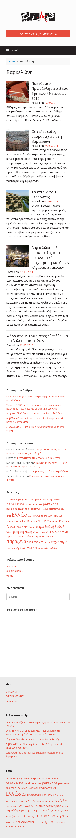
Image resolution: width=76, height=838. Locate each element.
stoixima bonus (15, 570)
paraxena (51, 504)
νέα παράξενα (25, 536)
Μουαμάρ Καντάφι (58, 521)
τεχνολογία (59, 542)
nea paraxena (54, 499)
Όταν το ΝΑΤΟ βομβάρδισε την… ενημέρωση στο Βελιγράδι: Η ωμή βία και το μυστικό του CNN (33, 406)
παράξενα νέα (35, 542)
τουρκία (10, 548)
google (21, 499)
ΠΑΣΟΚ (17, 527)
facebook (11, 499)
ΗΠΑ (34, 515)
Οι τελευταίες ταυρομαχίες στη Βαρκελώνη (46, 136)
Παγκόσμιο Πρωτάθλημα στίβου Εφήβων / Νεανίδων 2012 (49, 91)
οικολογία (47, 536)
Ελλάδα (21, 514)
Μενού (14, 50)
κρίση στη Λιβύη (22, 532)
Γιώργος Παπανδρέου (53, 508)
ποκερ (10, 575)
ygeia (26, 508)
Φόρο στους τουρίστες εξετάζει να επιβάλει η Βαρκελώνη (37, 338)
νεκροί (37, 536)
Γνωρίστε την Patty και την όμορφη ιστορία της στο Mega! (36, 451)
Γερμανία (35, 508)
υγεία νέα (31, 547)
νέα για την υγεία (56, 810)
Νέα (10, 526)
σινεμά (47, 542)
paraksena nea (33, 504)
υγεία (20, 547)
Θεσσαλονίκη (44, 515)
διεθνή (49, 527)
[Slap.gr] (38, 16)
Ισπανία (10, 521)
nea (27, 499)
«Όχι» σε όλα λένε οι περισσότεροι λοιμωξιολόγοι (34, 413)
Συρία (32, 527)
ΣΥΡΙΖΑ (25, 527)
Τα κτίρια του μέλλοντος (43, 194)
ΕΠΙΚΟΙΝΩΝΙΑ (13, 691)
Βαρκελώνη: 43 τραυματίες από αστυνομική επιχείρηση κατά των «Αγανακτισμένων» (50, 257)
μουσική (55, 532)
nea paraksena (38, 499)
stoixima (11, 566)
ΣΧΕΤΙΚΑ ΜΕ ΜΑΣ (15, 696)
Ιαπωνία (57, 515)
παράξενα (16, 541)
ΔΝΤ (8, 515)
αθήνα (40, 527)
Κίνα (24, 521)
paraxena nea (14, 508)
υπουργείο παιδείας (47, 548)
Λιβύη (41, 521)
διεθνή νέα (53, 806)
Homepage (12, 701)
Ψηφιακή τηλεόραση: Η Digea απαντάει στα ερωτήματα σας (36, 464)
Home (12, 61)
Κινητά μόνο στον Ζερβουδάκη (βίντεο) (39, 457)
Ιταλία (18, 521)
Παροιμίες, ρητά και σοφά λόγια (50, 471)
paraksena (15, 504)
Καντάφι (32, 521)
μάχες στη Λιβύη (41, 532)
